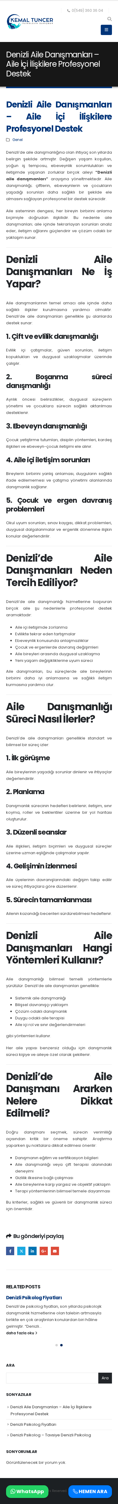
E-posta (55, 1251)
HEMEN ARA (92, 1491)
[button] (109, 19)
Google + (44, 1251)
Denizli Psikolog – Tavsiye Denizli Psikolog (50, 1435)
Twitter (21, 1251)
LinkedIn (32, 1251)
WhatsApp (29, 1491)
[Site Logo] (30, 21)
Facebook (10, 1251)
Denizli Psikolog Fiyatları (34, 1297)
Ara (10, 1365)
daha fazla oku (20, 1333)
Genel (17, 139)
